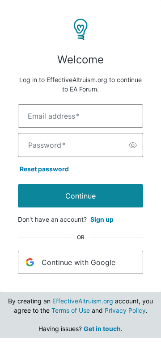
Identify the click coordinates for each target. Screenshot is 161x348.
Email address (54, 116)
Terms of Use (70, 310)
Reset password (44, 169)
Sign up (102, 219)
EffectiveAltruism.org (82, 301)
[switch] (133, 145)
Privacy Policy (125, 310)
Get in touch (102, 328)
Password (47, 145)
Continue (80, 195)
